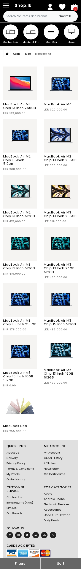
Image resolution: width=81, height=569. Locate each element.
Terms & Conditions (20, 469)
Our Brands (14, 513)
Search (65, 16)
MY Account (52, 452)
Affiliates (50, 463)
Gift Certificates (54, 474)
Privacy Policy (15, 463)
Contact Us (14, 497)
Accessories (52, 509)
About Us (12, 452)
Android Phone (54, 499)
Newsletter (51, 469)
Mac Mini (51, 42)
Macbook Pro (31, 42)
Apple (48, 493)
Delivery (12, 458)
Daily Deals (51, 520)
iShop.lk (22, 5)
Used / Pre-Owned (57, 515)
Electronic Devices (56, 504)
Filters (20, 563)
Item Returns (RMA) (19, 502)
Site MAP (12, 508)
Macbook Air (11, 42)
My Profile (13, 474)
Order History (15, 479)
